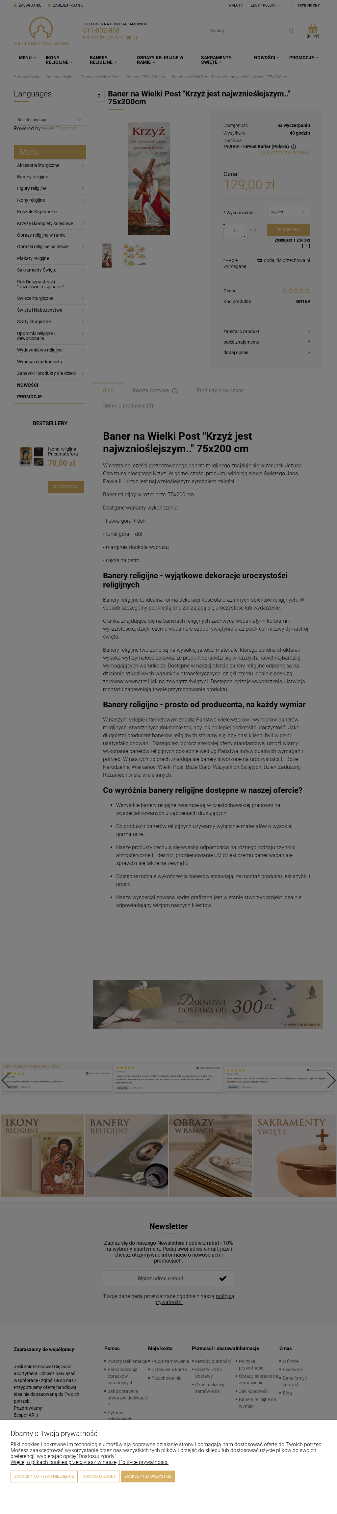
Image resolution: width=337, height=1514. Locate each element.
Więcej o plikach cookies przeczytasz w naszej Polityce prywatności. (89, 1462)
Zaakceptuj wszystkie (147, 1476)
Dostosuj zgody (99, 1476)
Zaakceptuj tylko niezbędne (44, 1476)
